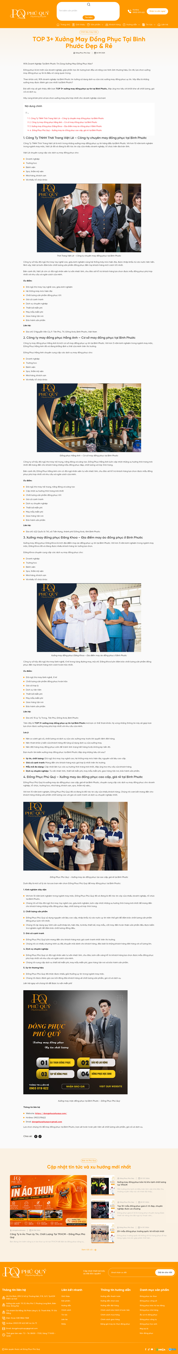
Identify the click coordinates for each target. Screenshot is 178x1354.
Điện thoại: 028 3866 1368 (17, 1318)
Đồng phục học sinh (148, 1324)
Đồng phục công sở (148, 1301)
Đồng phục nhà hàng (149, 1310)
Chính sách (66, 1310)
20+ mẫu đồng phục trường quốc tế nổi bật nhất (140, 1231)
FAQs (63, 1324)
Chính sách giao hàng (110, 1320)
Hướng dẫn (131, 25)
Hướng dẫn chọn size (110, 1301)
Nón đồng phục (146, 1333)
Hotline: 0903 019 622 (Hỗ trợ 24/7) (21, 1323)
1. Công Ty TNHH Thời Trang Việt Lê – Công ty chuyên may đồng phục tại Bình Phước (66, 118)
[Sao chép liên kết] (40, 1136)
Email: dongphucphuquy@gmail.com (22, 1329)
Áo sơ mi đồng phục (148, 1315)
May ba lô (144, 1329)
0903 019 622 (139, 13)
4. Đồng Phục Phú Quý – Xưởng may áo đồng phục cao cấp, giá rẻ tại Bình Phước (66, 130)
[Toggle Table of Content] (27, 113)
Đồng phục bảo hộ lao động (152, 1306)
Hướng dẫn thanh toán (110, 1296)
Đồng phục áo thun (148, 1296)
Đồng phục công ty (148, 1320)
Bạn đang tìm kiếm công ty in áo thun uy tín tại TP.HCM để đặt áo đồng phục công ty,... (47, 1242)
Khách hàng (115, 25)
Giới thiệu (80, 25)
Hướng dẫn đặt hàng (110, 1306)
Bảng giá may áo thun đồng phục (115, 1324)
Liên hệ (164, 25)
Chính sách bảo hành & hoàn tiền (115, 1310)
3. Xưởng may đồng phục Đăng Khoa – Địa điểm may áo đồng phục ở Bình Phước (65, 126)
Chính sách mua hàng (110, 1315)
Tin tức (149, 25)
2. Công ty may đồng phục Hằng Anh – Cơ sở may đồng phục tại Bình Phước (63, 122)
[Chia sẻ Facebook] (35, 1136)
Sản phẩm (95, 25)
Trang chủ (65, 25)
